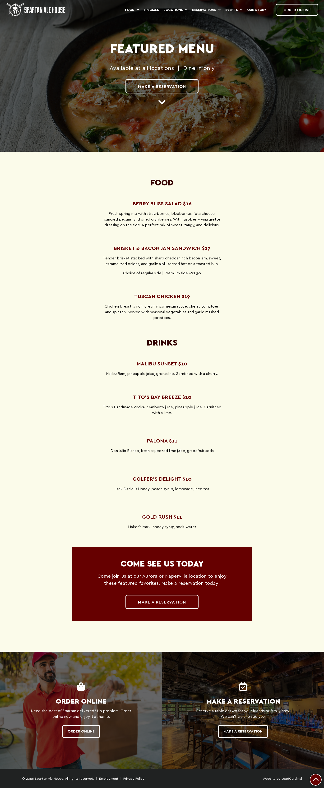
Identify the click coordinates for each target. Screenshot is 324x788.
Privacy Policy (133, 778)
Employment (108, 778)
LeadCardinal (292, 778)
